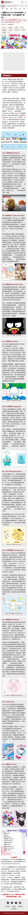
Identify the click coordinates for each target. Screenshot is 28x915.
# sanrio (3, 27)
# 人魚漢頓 (10, 27)
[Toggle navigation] (26, 2)
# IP (8, 32)
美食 (24, 8)
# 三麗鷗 (3, 32)
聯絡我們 (14, 906)
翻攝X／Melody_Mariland (17, 695)
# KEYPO (23, 30)
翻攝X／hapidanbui (17, 400)
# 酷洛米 (10, 30)
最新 (3, 8)
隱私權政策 (14, 909)
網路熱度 (14, 6)
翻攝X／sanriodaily (17, 335)
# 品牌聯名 (4, 30)
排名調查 (3, 6)
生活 (20, 8)
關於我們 (8, 906)
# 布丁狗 (21, 27)
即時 (7, 8)
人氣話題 (9, 6)
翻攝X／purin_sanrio (17, 544)
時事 (16, 8)
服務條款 (20, 906)
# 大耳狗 (16, 27)
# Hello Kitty (16, 30)
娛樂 (11, 8)
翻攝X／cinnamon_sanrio (17, 613)
